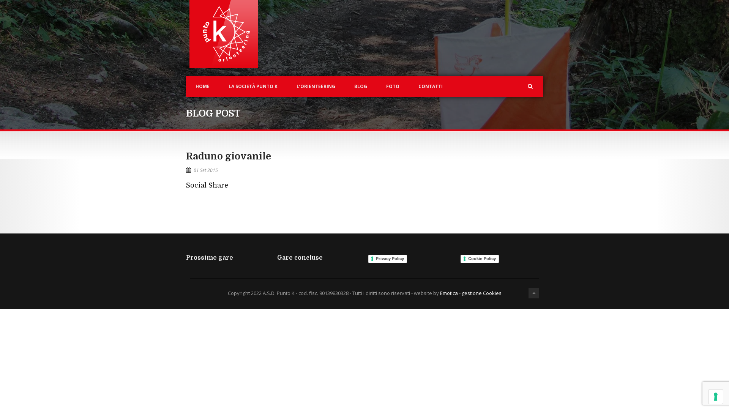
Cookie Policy (482, 258)
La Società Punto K (253, 86)
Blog (360, 86)
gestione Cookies (482, 293)
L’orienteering (316, 86)
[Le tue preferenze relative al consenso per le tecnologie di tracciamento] (715, 397)
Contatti (430, 86)
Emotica (449, 293)
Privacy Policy (390, 258)
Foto (392, 86)
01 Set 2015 (206, 170)
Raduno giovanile (228, 156)
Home (203, 86)
